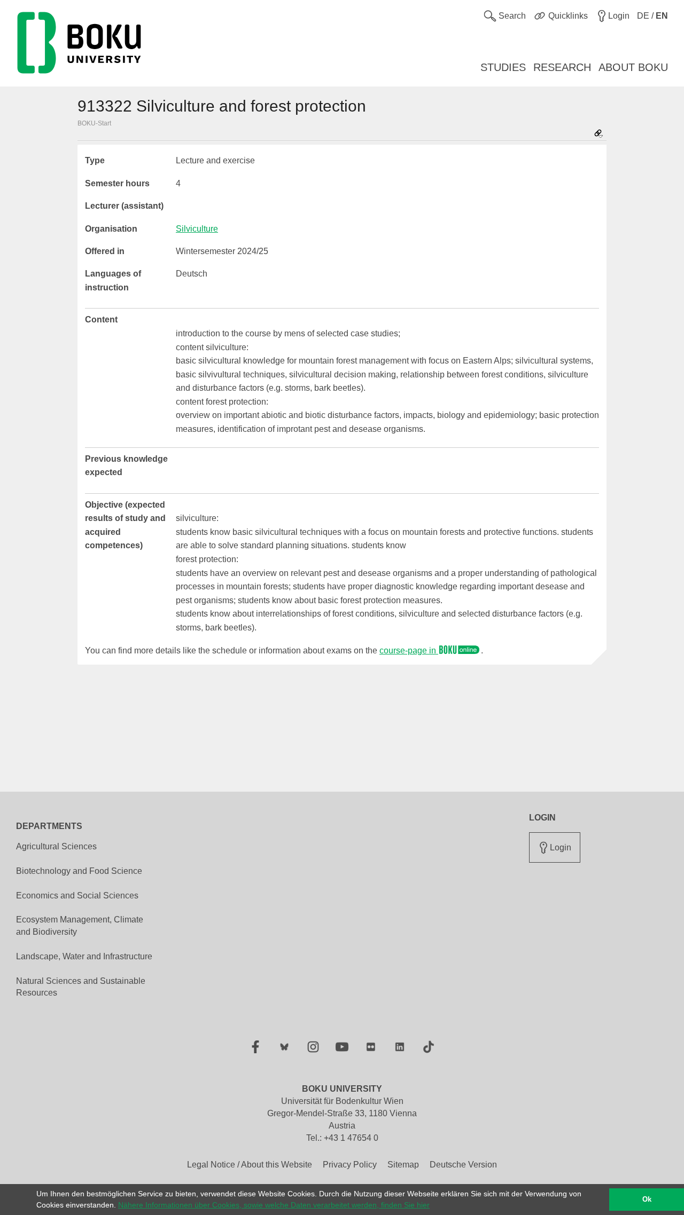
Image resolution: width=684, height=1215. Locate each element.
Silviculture (197, 228)
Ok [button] (646, 1199)
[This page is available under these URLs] (598, 134)
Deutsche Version (463, 1164)
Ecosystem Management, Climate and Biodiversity (79, 925)
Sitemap (403, 1164)
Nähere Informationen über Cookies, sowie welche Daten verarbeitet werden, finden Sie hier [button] (274, 1205)
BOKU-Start (94, 123)
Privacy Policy (350, 1164)
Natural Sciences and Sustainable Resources (80, 987)
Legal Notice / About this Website (249, 1164)
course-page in (408, 650)
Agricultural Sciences (56, 846)
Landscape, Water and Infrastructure (84, 956)
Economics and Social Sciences (77, 895)
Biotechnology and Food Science (79, 870)
